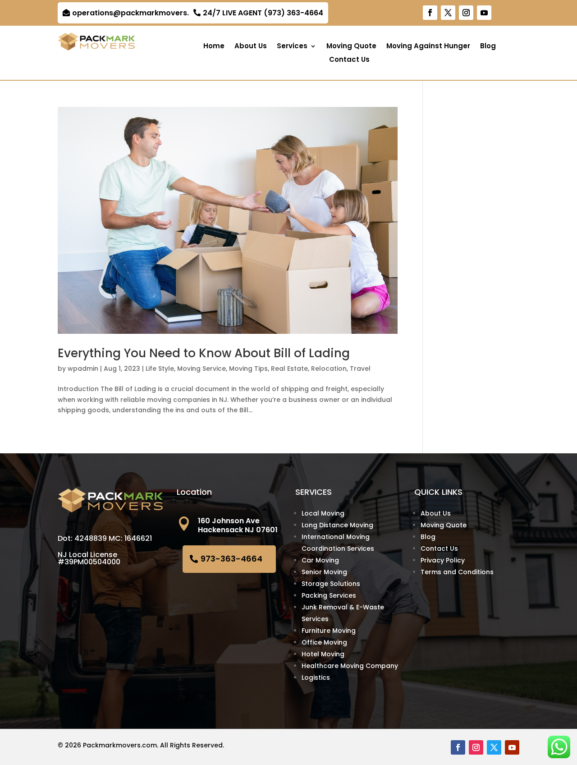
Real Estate (289, 368)
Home (213, 47)
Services (292, 47)
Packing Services (329, 595)
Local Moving (323, 513)
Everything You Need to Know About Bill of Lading (204, 353)
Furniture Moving (329, 630)
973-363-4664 (231, 558)
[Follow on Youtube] (484, 12)
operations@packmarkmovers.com (139, 13)
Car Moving (320, 560)
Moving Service (201, 368)
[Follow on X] (448, 12)
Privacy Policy (443, 560)
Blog (488, 47)
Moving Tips (248, 368)
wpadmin (83, 368)
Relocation (329, 368)
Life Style (160, 368)
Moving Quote (351, 47)
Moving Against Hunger (428, 47)
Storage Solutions (331, 583)
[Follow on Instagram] (466, 12)
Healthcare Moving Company (350, 665)
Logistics (316, 677)
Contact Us (349, 60)
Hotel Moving (323, 654)
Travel (360, 368)
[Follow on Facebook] (430, 12)
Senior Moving (324, 571)
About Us (250, 47)
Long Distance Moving (337, 525)
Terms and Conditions (457, 571)
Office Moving (324, 642)
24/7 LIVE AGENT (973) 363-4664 (263, 13)
